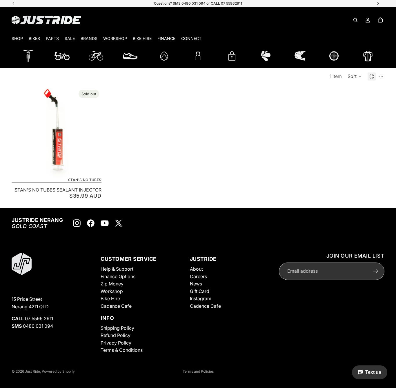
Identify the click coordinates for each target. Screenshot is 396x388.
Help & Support (117, 269)
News (196, 284)
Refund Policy (115, 335)
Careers (198, 276)
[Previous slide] (20, 132)
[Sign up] (376, 271)
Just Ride (32, 371)
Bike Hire (110, 298)
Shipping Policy (117, 328)
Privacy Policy (116, 343)
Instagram (200, 298)
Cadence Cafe (116, 306)
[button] (355, 76)
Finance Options (118, 276)
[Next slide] (92, 132)
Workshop (112, 291)
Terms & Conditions (122, 350)
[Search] (355, 20)
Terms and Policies (198, 371)
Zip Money (112, 284)
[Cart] (380, 20)
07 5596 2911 (39, 318)
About (196, 269)
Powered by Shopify (58, 371)
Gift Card (199, 291)
